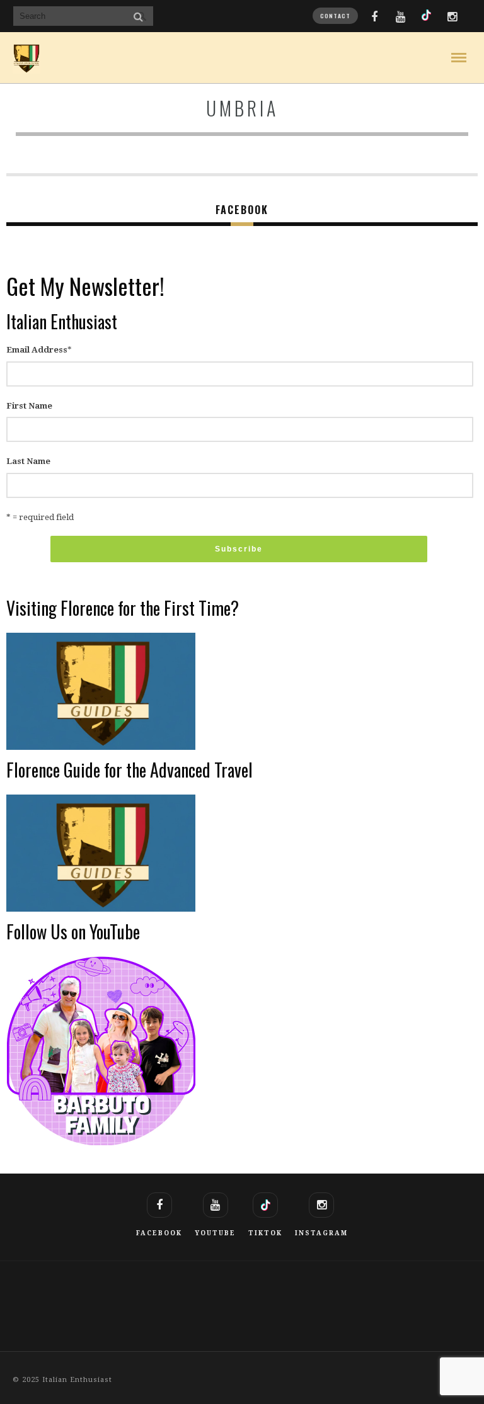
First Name (29, 405)
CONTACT (335, 15)
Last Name (28, 461)
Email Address (39, 349)
